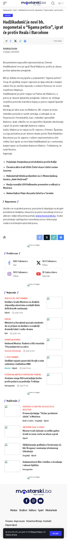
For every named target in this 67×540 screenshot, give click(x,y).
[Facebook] (19, 263)
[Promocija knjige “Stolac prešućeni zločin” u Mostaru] (12, 411)
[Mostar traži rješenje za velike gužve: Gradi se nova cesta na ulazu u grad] (12, 431)
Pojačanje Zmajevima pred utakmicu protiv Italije (31, 161)
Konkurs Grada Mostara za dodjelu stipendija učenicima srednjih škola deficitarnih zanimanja (22, 305)
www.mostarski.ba (46, 215)
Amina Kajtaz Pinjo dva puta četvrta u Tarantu (29, 193)
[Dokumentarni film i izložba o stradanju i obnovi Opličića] (12, 466)
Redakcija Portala (10, 48)
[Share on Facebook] (10, 41)
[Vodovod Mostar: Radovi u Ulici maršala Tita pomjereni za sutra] (54, 344)
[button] (56, 533)
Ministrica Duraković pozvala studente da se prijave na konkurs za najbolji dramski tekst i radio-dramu (24, 326)
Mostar (8, 368)
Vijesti (7, 312)
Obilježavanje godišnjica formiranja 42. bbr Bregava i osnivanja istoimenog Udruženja (42, 448)
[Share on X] (15, 41)
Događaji (38, 421)
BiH (6, 333)
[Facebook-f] (26, 501)
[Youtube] (48, 274)
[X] (48, 263)
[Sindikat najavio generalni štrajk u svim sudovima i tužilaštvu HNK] (54, 361)
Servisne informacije (13, 351)
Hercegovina (10, 385)
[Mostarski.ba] (33, 3)
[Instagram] (19, 274)
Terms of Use (11, 535)
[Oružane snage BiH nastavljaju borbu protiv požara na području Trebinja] (54, 379)
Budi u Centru (28, 421)
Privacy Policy (36, 532)
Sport (8, 15)
